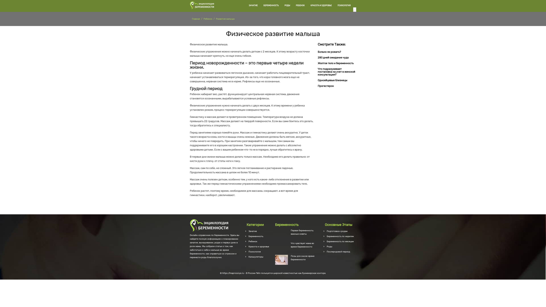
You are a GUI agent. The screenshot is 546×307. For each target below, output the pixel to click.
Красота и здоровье (321, 5)
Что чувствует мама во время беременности (302, 245)
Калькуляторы (256, 257)
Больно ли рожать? (329, 51)
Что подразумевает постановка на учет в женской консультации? (336, 72)
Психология (344, 5)
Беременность (271, 5)
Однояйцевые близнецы (332, 80)
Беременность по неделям (340, 236)
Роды (287, 5)
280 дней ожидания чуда (333, 57)
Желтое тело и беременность (336, 63)
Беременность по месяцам (340, 241)
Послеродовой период (338, 251)
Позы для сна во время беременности (302, 258)
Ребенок (300, 5)
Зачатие (253, 5)
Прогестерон (326, 86)
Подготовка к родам (337, 231)
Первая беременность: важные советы (302, 232)
